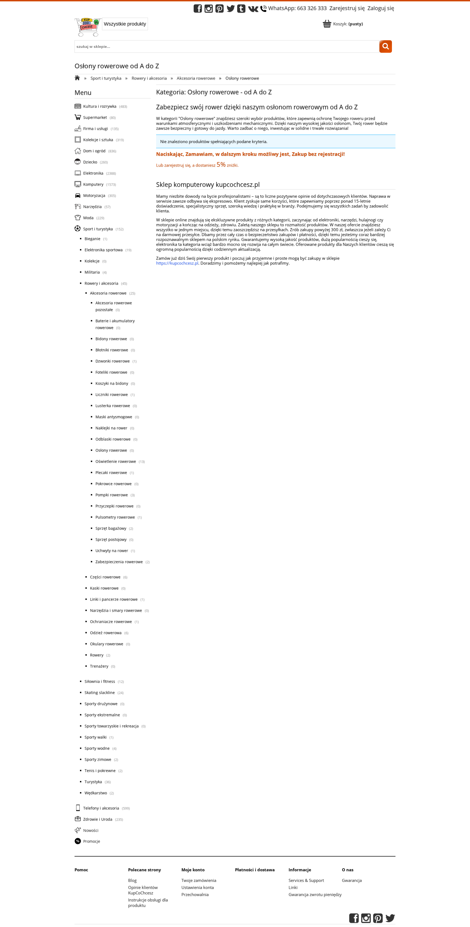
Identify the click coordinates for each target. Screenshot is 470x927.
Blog (132, 880)
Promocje (91, 841)
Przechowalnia (195, 894)
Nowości (90, 830)
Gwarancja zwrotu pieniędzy (315, 894)
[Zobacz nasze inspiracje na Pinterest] (219, 10)
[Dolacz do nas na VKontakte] (253, 10)
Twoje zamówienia (198, 880)
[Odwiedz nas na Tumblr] (241, 10)
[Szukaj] (385, 46)
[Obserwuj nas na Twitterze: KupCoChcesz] (230, 10)
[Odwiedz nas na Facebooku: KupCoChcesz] (198, 10)
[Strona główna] (88, 28)
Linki (293, 887)
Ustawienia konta (197, 887)
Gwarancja (352, 880)
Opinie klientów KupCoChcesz (143, 890)
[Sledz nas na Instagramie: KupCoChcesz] (209, 10)
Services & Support (306, 880)
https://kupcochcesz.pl (177, 263)
